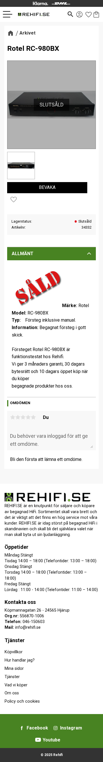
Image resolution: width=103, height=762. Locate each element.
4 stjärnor (28, 417)
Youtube (51, 740)
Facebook (37, 728)
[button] (10, 14)
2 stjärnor (17, 417)
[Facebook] (22, 728)
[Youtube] (38, 740)
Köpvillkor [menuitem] (14, 652)
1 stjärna (12, 417)
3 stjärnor (22, 417)
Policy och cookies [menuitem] (22, 701)
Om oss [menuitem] (12, 693)
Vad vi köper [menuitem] (16, 685)
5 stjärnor (33, 417)
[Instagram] (55, 728)
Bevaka (47, 187)
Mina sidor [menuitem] (14, 668)
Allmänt (22, 253)
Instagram (71, 728)
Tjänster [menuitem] (15, 640)
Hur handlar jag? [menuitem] (20, 660)
